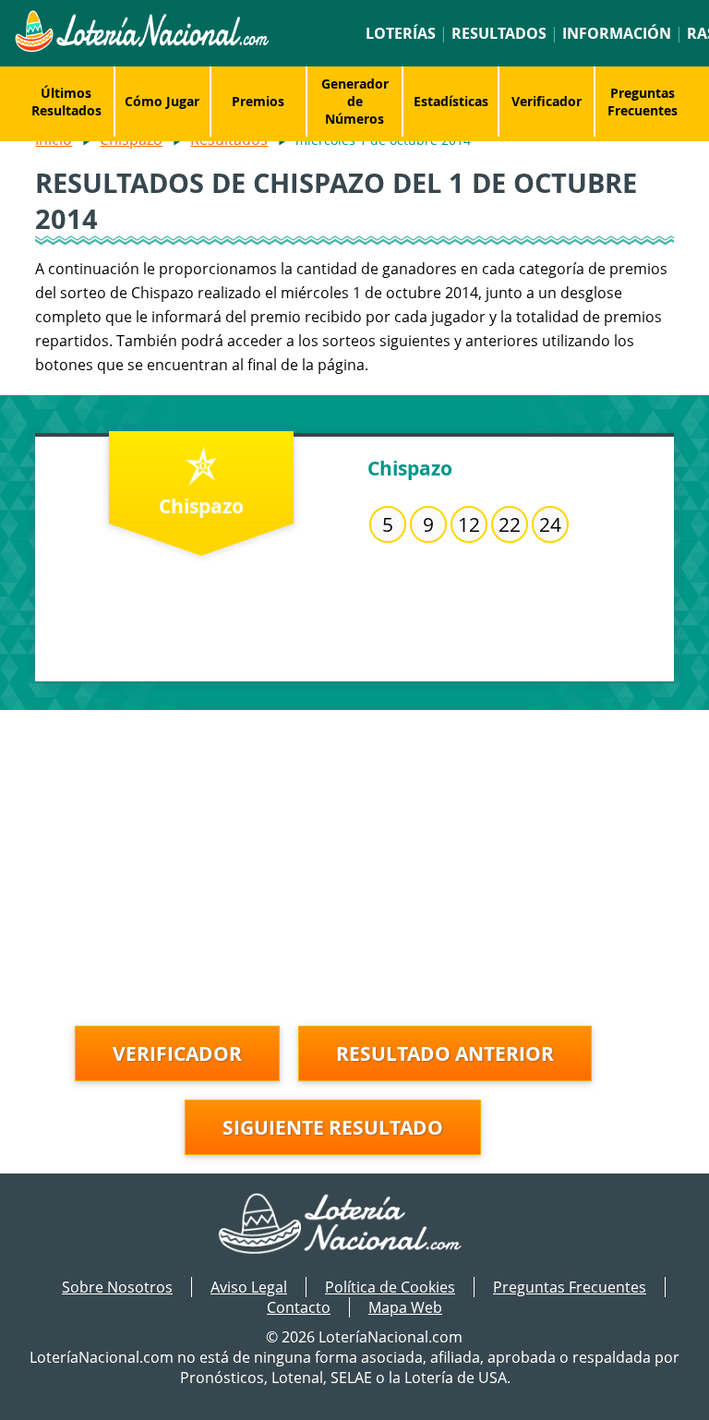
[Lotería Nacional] (355, 1225)
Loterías (401, 33)
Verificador (546, 101)
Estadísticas (451, 101)
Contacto (298, 1307)
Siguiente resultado (332, 1127)
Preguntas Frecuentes (642, 101)
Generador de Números (355, 101)
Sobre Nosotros (117, 1287)
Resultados (499, 33)
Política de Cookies (390, 1287)
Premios (258, 101)
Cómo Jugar (162, 101)
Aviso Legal (248, 1287)
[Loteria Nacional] (141, 47)
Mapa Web (405, 1307)
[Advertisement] (354, 839)
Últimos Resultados (66, 101)
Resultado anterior (445, 1053)
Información (616, 33)
